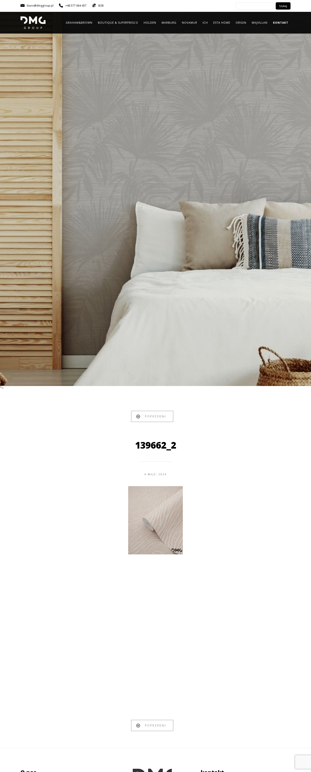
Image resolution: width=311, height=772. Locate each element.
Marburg (169, 23)
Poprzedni (155, 416)
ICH (205, 23)
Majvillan (260, 23)
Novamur (189, 23)
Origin (241, 23)
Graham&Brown (79, 23)
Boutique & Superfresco (118, 23)
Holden (150, 23)
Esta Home (221, 23)
